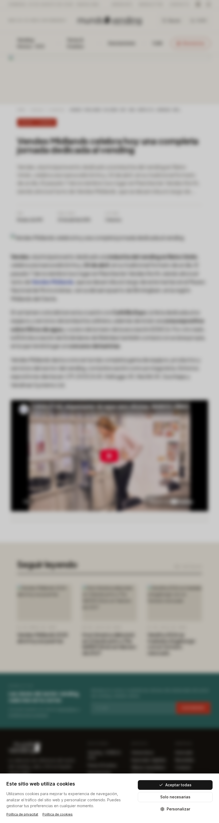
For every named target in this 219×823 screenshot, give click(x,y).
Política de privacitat (22, 814)
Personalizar (178, 809)
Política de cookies (57, 814)
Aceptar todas (178, 785)
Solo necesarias (175, 797)
